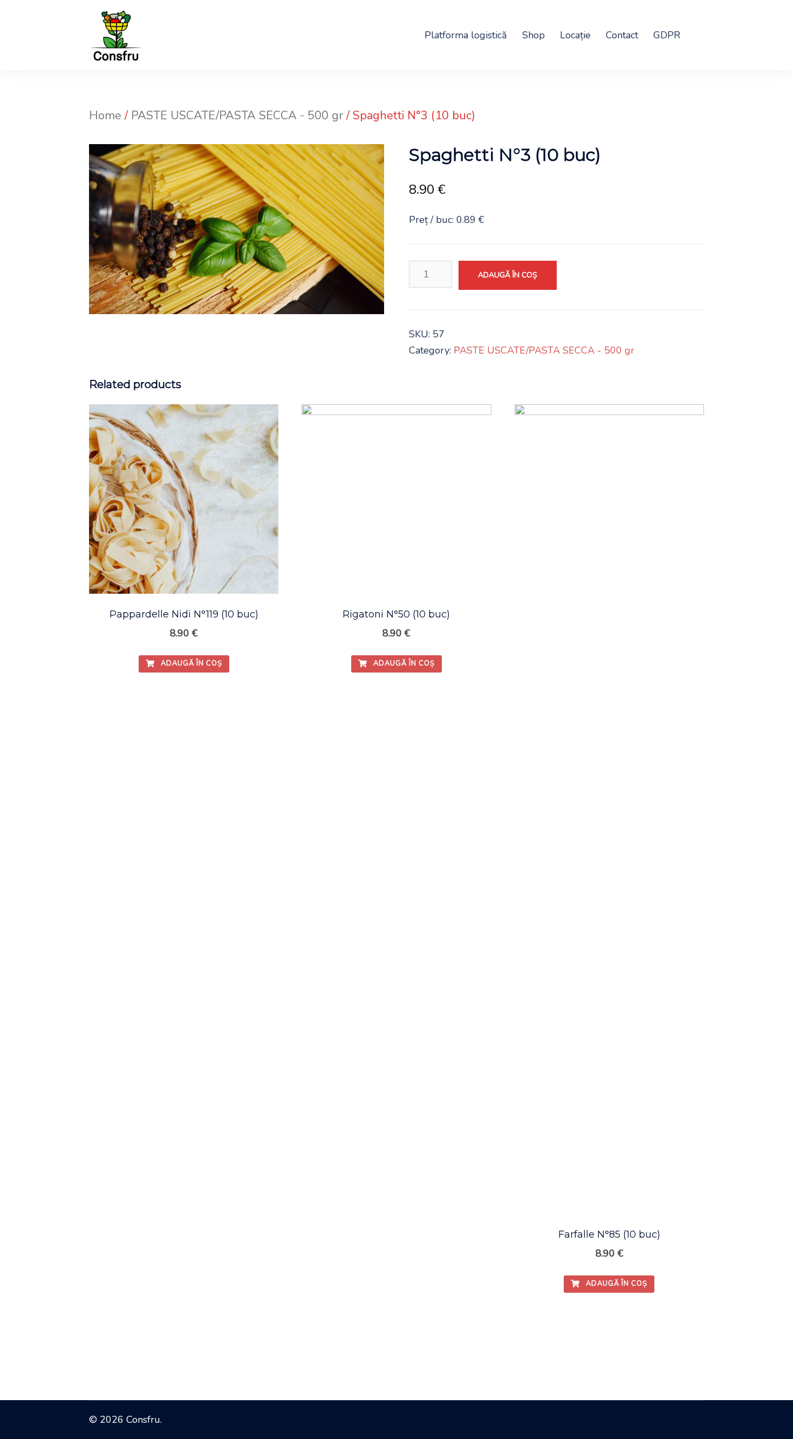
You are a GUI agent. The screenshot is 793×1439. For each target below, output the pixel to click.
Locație (575, 35)
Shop (533, 35)
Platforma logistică (466, 35)
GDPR (666, 35)
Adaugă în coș (507, 275)
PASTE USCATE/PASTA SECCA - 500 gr (237, 115)
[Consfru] (115, 34)
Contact (622, 35)
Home (105, 115)
